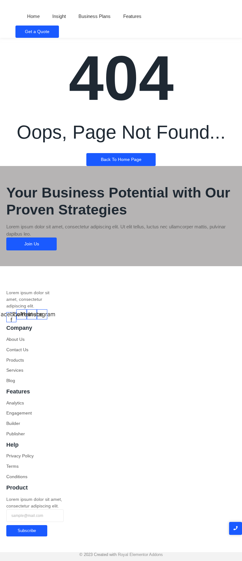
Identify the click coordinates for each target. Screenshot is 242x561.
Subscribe (27, 530)
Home (33, 16)
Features (132, 16)
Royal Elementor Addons (140, 554)
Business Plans (94, 16)
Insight (59, 16)
